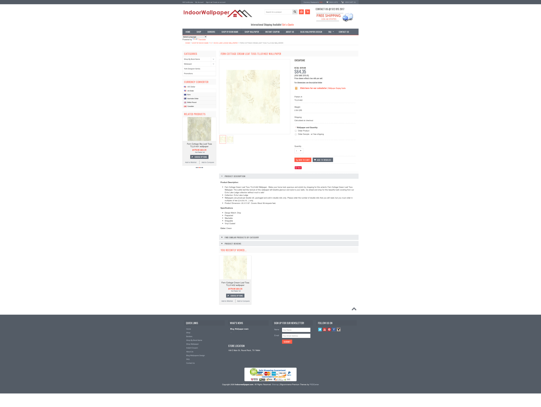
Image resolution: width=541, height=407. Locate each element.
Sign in (208, 2)
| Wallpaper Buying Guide (336, 88)
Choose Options (201, 156)
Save (299, 168)
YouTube (324, 329)
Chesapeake (299, 60)
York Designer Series (192, 68)
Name (276, 329)
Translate (202, 39)
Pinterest (329, 329)
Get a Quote (288, 24)
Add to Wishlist (190, 162)
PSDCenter (314, 384)
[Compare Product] (301, 11)
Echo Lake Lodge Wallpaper (226, 43)
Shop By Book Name (200, 43)
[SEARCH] (294, 12)
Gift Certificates (187, 2)
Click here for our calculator (313, 88)
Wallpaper (188, 64)
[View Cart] (307, 11)
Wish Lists (333, 2)
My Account (199, 2)
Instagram (338, 329)
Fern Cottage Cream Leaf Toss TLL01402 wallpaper (235, 283)
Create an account (219, 2)
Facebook (334, 329)
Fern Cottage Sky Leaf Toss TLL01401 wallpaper (199, 145)
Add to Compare (208, 162)
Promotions (188, 73)
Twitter (320, 329)
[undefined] (253, 122)
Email (276, 335)
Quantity (297, 146)
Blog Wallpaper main (239, 329)
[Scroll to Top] (355, 309)
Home (187, 43)
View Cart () (350, 2)
